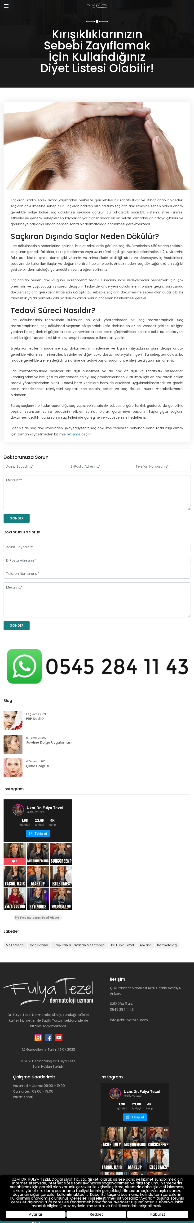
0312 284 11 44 (121, 1003)
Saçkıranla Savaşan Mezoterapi (80, 945)
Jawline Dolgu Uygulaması (49, 742)
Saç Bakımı (39, 945)
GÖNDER (16, 518)
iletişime (73, 434)
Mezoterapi (15, 945)
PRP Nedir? (35, 718)
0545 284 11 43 (122, 1009)
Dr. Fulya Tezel (122, 945)
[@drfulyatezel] (18, 810)
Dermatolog (167, 945)
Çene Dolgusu (38, 766)
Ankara (145, 945)
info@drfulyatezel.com (129, 1020)
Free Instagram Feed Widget (39, 917)
